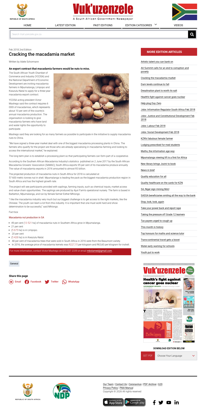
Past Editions (103, 25)
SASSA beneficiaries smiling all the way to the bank (168, 195)
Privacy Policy (110, 387)
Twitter (55, 281)
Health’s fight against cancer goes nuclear (163, 97)
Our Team (108, 384)
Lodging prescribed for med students (160, 144)
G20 (160, 384)
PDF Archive (149, 384)
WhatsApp (73, 281)
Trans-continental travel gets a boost (160, 239)
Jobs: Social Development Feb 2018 (160, 132)
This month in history (152, 227)
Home (27, 25)
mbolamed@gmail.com (99, 250)
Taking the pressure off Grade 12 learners (163, 214)
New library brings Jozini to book (158, 163)
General (14, 263)
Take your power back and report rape (161, 208)
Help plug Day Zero (151, 103)
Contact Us (121, 384)
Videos (178, 25)
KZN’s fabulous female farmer (157, 138)
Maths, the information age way (158, 151)
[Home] (103, 12)
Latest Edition (65, 25)
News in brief (148, 170)
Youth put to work (150, 252)
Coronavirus (135, 384)
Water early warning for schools (157, 246)
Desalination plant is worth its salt (159, 90)
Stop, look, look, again (152, 201)
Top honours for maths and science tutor (162, 233)
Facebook (36, 281)
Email (18, 281)
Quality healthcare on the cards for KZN (162, 182)
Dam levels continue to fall (155, 84)
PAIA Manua (126, 387)
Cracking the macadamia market (158, 78)
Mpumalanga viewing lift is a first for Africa (164, 157)
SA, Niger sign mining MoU (155, 189)
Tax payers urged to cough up (156, 220)
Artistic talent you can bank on (157, 61)
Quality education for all (153, 176)
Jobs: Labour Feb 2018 (153, 125)
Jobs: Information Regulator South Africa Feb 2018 (168, 109)
